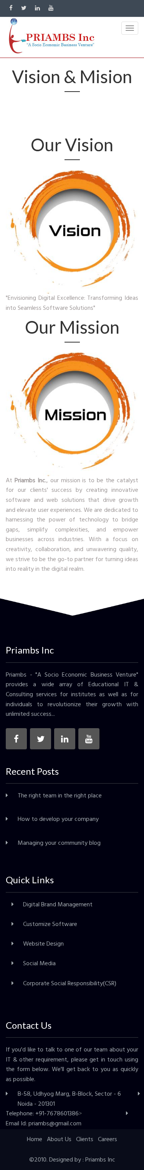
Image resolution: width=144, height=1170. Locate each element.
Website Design (43, 944)
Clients (84, 1140)
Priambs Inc (100, 1160)
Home (34, 1140)
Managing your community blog (59, 843)
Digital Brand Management (58, 905)
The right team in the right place (60, 796)
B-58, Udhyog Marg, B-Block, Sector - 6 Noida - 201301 (69, 1099)
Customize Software (50, 924)
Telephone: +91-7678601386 (42, 1114)
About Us (59, 1140)
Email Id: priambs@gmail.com (43, 1124)
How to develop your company (58, 819)
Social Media (39, 964)
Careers (107, 1140)
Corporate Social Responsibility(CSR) (69, 984)
